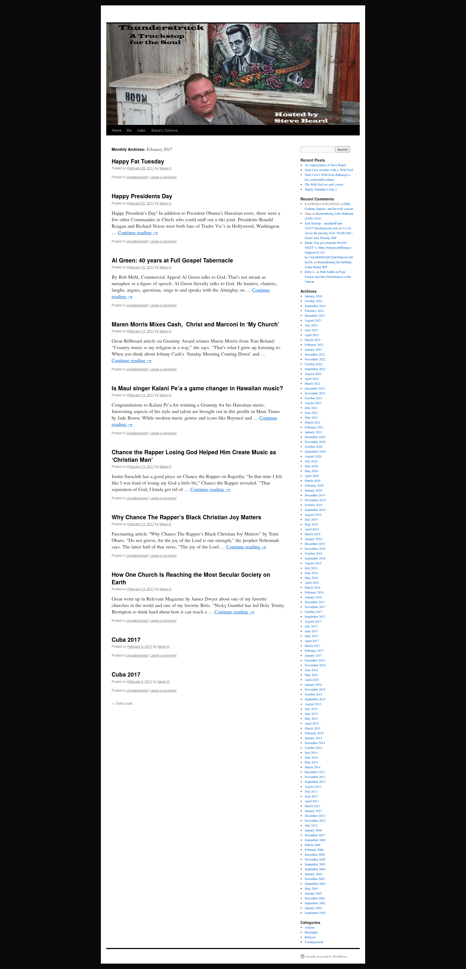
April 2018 (312, 582)
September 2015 (315, 699)
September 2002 (315, 903)
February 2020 (314, 485)
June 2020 (311, 466)
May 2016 (311, 675)
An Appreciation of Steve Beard (325, 165)
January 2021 (313, 432)
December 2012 (315, 815)
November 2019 (315, 500)
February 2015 (314, 733)
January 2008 (313, 830)
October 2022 (313, 364)
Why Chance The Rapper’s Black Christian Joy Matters (186, 517)
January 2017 (313, 655)
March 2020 (312, 480)
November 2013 (315, 776)
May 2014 (311, 762)
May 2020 (311, 471)
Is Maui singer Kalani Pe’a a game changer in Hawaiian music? (197, 388)
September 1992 (315, 912)
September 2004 (315, 869)
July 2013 (311, 791)
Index (141, 130)
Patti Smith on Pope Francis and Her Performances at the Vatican (328, 276)
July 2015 (311, 709)
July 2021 (311, 407)
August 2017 (313, 621)
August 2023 (313, 320)
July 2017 (311, 626)
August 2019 (313, 514)
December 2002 (315, 898)
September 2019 (315, 509)
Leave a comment (163, 177)
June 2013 (311, 796)
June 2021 (311, 412)
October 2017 (313, 611)
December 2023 (315, 315)
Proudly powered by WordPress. (327, 956)
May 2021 (311, 417)
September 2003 (315, 883)
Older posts (122, 703)
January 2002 (313, 908)
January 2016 (313, 684)
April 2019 (312, 529)
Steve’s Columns (164, 130)
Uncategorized (137, 177)
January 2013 (313, 810)
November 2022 (315, 359)
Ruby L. (310, 271)
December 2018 (315, 543)
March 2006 (312, 844)
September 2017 (315, 616)
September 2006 (315, 840)
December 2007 (315, 835)
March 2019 (312, 534)
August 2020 (313, 456)
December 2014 (315, 743)
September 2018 (315, 558)
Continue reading (138, 232)
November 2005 (315, 859)
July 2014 (311, 752)
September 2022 (315, 369)
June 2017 (311, 631)
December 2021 (315, 388)
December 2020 (315, 437)
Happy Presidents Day (142, 196)
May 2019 (311, 524)
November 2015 (315, 689)
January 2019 (313, 539)
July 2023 (311, 325)
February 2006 (314, 849)
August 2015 (313, 704)
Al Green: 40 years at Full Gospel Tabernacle (172, 260)
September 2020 (315, 451)
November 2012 (315, 820)
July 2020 (311, 461)
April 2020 (312, 475)
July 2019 (311, 519)
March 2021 (312, 422)
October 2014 (313, 747)
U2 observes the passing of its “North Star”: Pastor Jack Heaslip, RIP (329, 233)
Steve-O (165, 168)
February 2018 (314, 592)
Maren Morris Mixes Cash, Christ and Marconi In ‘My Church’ (195, 324)
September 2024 (315, 305)
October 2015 (313, 694)
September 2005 (315, 864)
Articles (310, 927)
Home (116, 130)
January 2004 (313, 874)
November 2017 (315, 607)
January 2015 (313, 738)
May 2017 (311, 636)
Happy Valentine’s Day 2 (321, 189)
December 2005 (315, 854)
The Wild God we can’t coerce (324, 184)
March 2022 (312, 383)
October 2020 (313, 446)
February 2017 (314, 650)
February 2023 (314, 344)
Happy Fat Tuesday (138, 161)
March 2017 (312, 645)
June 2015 (311, 713)
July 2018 (311, 568)
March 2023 (312, 339)
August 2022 (313, 373)
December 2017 (315, 602)
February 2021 (314, 427)
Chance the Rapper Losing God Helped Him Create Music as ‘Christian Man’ (194, 455)
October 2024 (313, 301)
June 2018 (311, 573)
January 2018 (313, 597)
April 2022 (312, 378)
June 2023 (311, 330)
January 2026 (313, 296)
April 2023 (312, 335)
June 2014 (311, 757)
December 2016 (315, 660)
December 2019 (315, 495)
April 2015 (312, 723)
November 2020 (315, 441)
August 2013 (313, 786)
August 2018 (313, 563)
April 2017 (312, 641)
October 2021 (313, 398)
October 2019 (313, 505)
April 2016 (312, 679)
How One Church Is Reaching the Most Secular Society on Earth (191, 578)
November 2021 (315, 393)
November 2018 (315, 548)
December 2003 (315, 878)
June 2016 (311, 670)
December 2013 (315, 772)
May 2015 (311, 718)
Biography (311, 932)
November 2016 (315, 665)
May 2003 (311, 888)
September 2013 (315, 781)
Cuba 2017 (126, 639)
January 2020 (313, 490)
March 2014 (312, 767)
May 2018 (311, 577)
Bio (129, 130)
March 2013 (312, 806)
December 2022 (315, 354)
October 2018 (313, 553)
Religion (310, 937)
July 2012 (311, 825)
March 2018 (312, 587)
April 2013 (312, 801)
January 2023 (313, 349)
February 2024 (314, 310)
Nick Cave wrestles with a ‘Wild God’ (329, 170)
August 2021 (313, 403)
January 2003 (313, 893)
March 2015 (312, 728)
